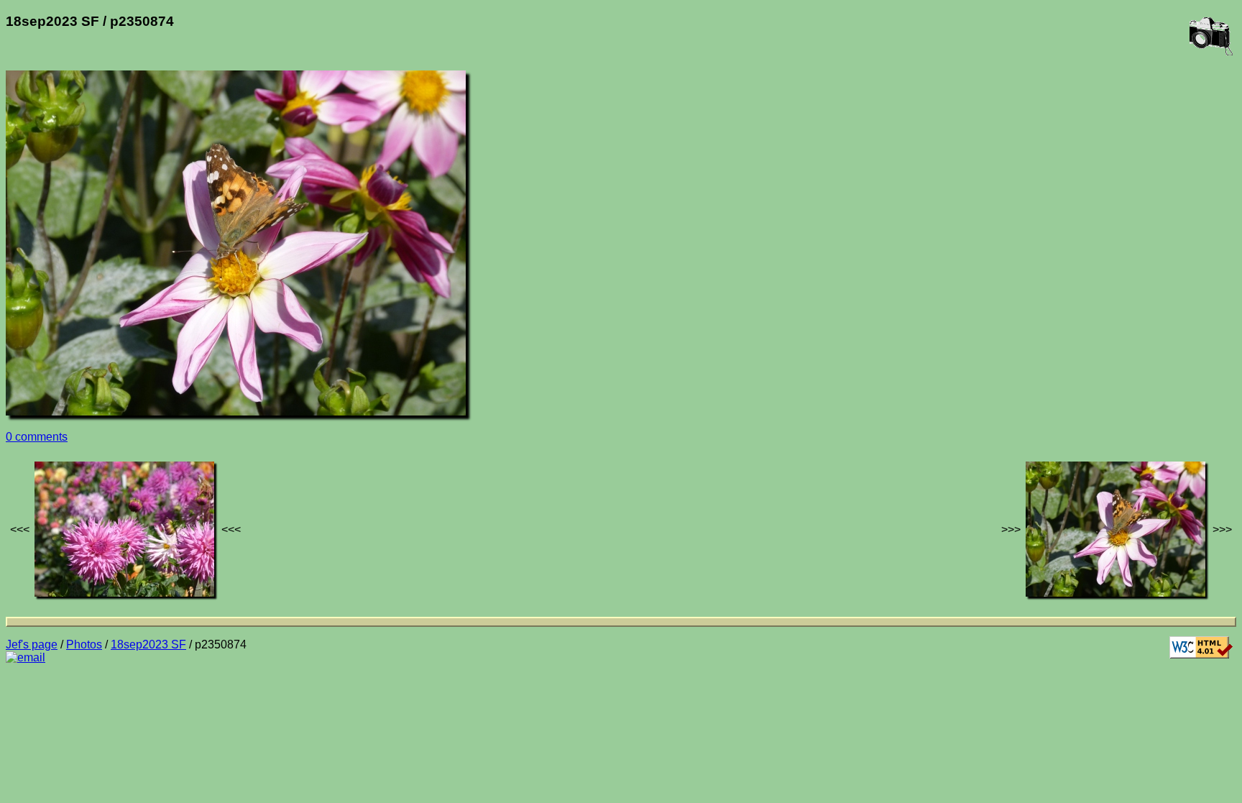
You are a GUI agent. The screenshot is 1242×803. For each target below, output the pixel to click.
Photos (84, 644)
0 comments (37, 437)
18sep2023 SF (148, 644)
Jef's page (32, 644)
